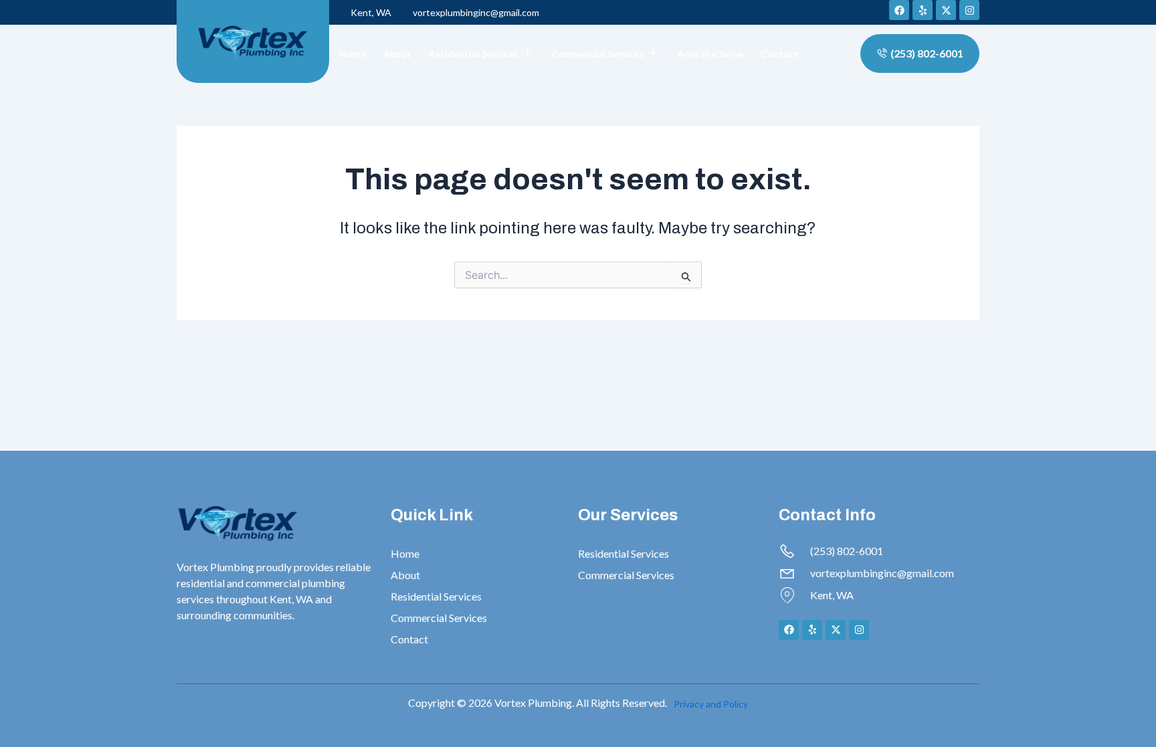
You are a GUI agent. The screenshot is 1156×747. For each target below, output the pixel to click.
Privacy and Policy (711, 704)
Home (352, 54)
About (397, 54)
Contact (779, 54)
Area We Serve (710, 54)
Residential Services (473, 54)
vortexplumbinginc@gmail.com (476, 12)
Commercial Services (598, 54)
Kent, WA (371, 12)
